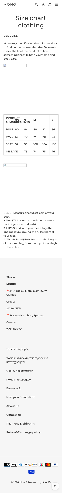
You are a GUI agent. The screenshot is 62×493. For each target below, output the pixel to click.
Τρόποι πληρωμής (17, 349)
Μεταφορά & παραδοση (20, 397)
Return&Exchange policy (23, 432)
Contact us (13, 414)
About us (12, 406)
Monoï (10, 4)
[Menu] (56, 4)
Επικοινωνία (13, 388)
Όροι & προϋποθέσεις (19, 370)
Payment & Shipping (20, 423)
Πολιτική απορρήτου (18, 379)
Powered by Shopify (39, 482)
